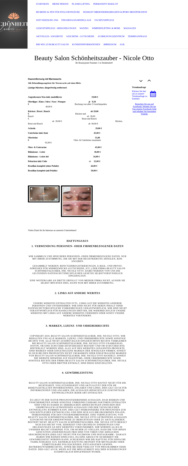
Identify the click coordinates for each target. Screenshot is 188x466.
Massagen (130, 28)
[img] (14, 24)
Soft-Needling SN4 (47, 20)
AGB (122, 44)
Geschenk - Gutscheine (80, 36)
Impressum (109, 44)
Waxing (84, 28)
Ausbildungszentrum (111, 36)
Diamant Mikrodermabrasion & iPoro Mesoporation (115, 12)
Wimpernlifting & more (106, 28)
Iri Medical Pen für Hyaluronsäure (58, 12)
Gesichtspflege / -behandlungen (56, 28)
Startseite (42, 4)
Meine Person (60, 4)
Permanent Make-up (105, 4)
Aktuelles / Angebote (49, 36)
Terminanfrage (137, 36)
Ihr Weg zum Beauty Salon (52, 44)
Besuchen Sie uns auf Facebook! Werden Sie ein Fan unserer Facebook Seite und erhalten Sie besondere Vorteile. (144, 109)
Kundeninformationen (86, 44)
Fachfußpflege (104, 20)
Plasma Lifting (81, 4)
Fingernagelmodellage (76, 20)
